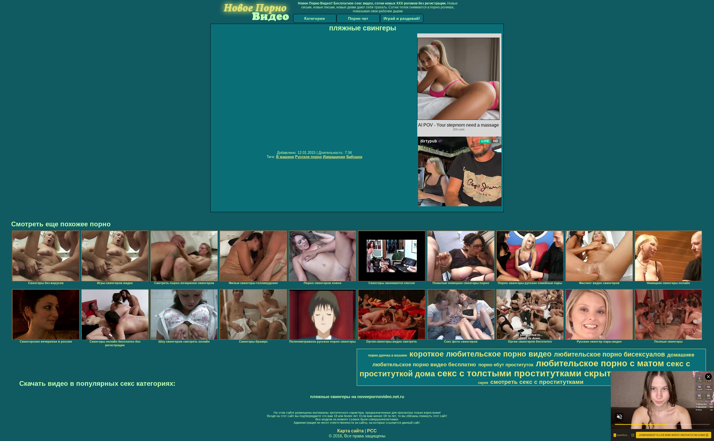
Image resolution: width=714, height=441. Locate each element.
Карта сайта (350, 430)
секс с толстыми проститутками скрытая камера (546, 373)
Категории (314, 18)
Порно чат (358, 18)
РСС (372, 430)
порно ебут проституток (506, 364)
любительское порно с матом (600, 363)
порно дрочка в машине (387, 355)
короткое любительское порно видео (480, 354)
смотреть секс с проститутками (536, 382)
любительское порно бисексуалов (609, 354)
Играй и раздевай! (401, 18)
